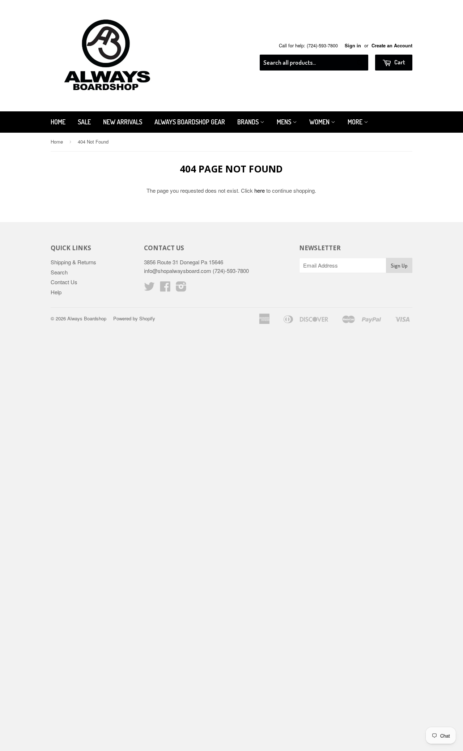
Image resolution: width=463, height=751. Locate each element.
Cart (399, 62)
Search (59, 272)
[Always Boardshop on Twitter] (149, 288)
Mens (285, 122)
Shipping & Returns (73, 262)
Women (320, 122)
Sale (84, 122)
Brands (248, 122)
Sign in (353, 45)
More (356, 122)
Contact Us (64, 282)
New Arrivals (122, 122)
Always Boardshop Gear (189, 122)
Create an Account (391, 45)
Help (56, 292)
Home (58, 122)
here (259, 190)
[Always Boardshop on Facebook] (165, 288)
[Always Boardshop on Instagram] (181, 288)
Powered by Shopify (134, 318)
